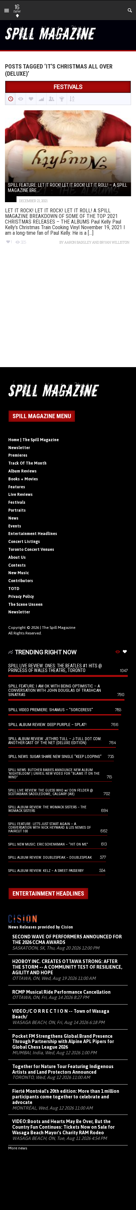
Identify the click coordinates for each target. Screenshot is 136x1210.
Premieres (17, 455)
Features (16, 487)
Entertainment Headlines (32, 533)
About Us (17, 557)
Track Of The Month (27, 463)
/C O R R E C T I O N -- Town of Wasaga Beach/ (60, 1013)
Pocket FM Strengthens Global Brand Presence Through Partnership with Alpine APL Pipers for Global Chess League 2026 (63, 1042)
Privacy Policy (21, 596)
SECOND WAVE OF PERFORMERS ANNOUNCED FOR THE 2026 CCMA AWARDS (67, 939)
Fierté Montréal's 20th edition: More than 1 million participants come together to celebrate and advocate (65, 1097)
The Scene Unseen (25, 604)
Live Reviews (20, 494)
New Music (18, 573)
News (13, 518)
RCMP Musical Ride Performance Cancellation (61, 992)
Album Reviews (22, 471)
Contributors (20, 580)
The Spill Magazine (58, 627)
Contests (17, 565)
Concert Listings (24, 541)
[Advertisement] (68, 312)
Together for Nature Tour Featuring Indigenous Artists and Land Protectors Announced (63, 1069)
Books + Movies (23, 479)
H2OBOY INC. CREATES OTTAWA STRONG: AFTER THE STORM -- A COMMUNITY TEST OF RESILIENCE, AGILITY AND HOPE (67, 967)
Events (14, 526)
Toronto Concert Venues (31, 549)
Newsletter (19, 447)
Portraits (17, 510)
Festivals (16, 502)
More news (17, 1148)
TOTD (13, 588)
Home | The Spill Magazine (33, 440)
